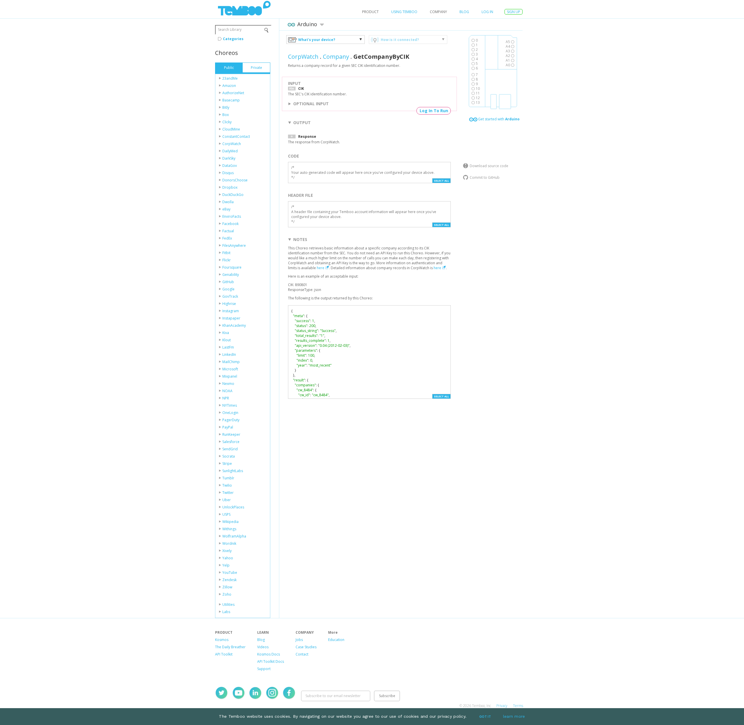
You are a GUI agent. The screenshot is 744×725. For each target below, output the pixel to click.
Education (336, 639)
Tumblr (228, 478)
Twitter (228, 492)
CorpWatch (231, 143)
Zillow (227, 587)
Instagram (230, 310)
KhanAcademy (234, 325)
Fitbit (226, 252)
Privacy (501, 705)
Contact (302, 654)
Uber (226, 499)
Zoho (226, 594)
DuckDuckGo (233, 194)
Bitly (225, 107)
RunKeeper (231, 434)
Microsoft (230, 369)
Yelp (226, 565)
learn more (514, 716)
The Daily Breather (230, 646)
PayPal (227, 427)
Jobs (299, 639)
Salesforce (230, 441)
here (320, 267)
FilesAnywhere (234, 245)
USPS (226, 514)
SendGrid (230, 449)
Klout (226, 340)
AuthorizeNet (233, 92)
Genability (230, 274)
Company (336, 56)
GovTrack (230, 296)
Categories (233, 38)
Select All (441, 181)
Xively (227, 550)
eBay (226, 209)
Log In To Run (434, 110)
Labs (226, 611)
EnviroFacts (231, 216)
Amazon (229, 85)
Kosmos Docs (268, 654)
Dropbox (229, 187)
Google (228, 289)
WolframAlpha (234, 536)
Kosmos (221, 639)
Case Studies (306, 646)
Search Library (230, 29)
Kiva (225, 332)
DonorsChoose (235, 180)
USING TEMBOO (404, 11)
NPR (225, 398)
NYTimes (229, 405)
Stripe (227, 463)
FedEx (227, 238)
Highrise (229, 303)
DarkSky (228, 158)
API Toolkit (224, 654)
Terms (518, 705)
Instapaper (231, 318)
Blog (464, 11)
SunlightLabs (232, 470)
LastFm (228, 347)
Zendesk (229, 579)
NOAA (227, 390)
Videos (263, 646)
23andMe (230, 78)
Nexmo (228, 383)
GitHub (228, 281)
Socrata (228, 456)
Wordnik (229, 543)
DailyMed (230, 151)
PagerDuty (230, 419)
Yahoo (227, 558)
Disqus (228, 172)
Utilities (228, 604)
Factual (228, 230)
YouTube (229, 572)
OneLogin (230, 412)
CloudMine (231, 129)
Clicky (227, 121)
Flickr (226, 260)
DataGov (229, 165)
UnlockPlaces (233, 507)
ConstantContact (236, 136)
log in (487, 11)
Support (264, 668)
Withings (229, 528)
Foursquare (232, 267)
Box (225, 114)
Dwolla (228, 201)
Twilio (227, 485)
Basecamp (231, 100)
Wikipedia (230, 521)
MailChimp (231, 361)
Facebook (230, 223)
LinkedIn (229, 354)
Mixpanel (229, 376)
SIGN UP (513, 11)
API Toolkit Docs (270, 661)
